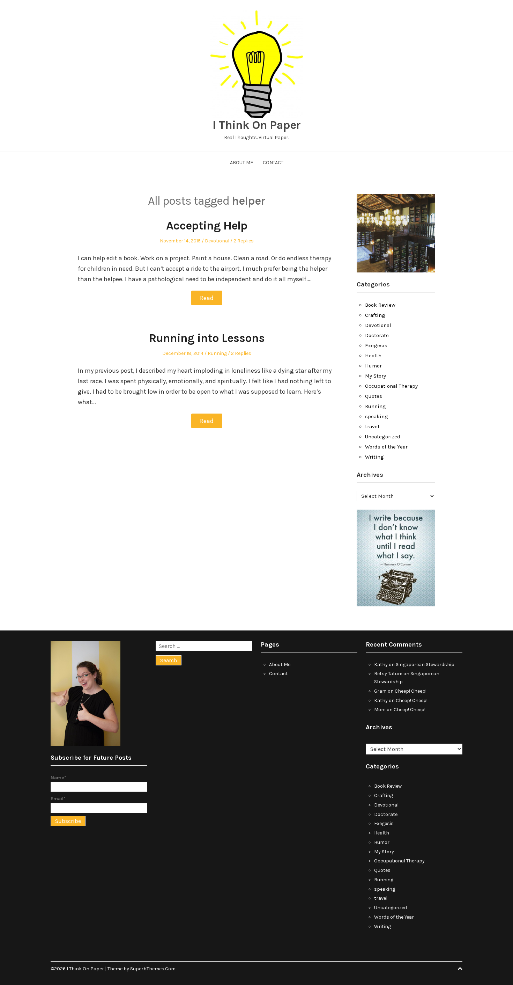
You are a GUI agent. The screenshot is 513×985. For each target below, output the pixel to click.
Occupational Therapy (391, 386)
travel (372, 426)
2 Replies (243, 241)
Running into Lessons (207, 338)
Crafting (375, 315)
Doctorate (377, 335)
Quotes (373, 396)
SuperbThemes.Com (153, 969)
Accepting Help (206, 226)
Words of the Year (386, 447)
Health (373, 355)
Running (217, 353)
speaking (376, 416)
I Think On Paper (256, 125)
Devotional (217, 241)
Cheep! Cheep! (410, 691)
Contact (273, 163)
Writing (374, 457)
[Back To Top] (460, 968)
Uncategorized (382, 436)
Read (207, 298)
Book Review (380, 305)
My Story (375, 376)
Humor (373, 366)
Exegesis (376, 345)
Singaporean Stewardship (425, 664)
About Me (241, 163)
